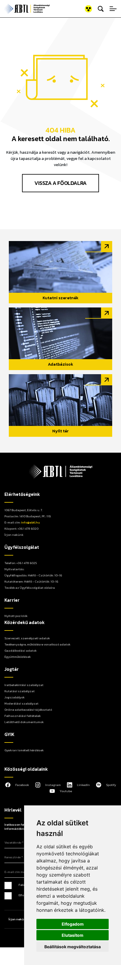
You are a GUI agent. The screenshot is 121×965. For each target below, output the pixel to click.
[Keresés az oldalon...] (101, 8)
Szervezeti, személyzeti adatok (27, 638)
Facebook (22, 784)
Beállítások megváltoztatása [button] (72, 946)
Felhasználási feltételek (22, 715)
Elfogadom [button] (73, 923)
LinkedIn (83, 784)
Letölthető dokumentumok (24, 722)
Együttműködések (17, 656)
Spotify (111, 784)
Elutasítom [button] (72, 935)
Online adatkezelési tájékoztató (28, 709)
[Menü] (113, 8)
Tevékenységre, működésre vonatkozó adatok (37, 644)
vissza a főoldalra (60, 183)
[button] (80, 8)
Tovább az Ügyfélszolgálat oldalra (29, 587)
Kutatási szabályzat (19, 691)
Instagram (53, 784)
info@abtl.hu (30, 522)
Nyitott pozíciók (16, 615)
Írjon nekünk (13, 534)
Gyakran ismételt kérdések (24, 750)
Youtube (66, 791)
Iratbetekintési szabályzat (23, 685)
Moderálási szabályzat (21, 703)
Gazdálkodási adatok (20, 650)
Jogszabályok (14, 697)
